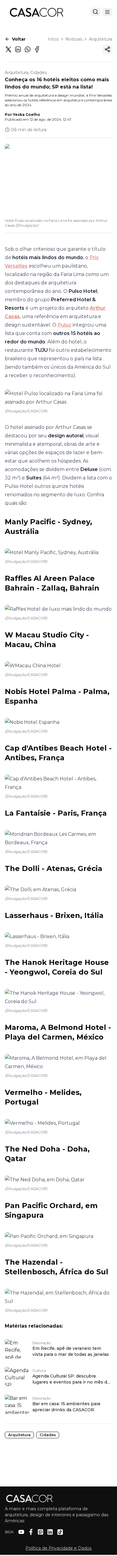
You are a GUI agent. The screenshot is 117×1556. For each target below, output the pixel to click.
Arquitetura (100, 39)
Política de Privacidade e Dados (59, 1548)
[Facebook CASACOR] (31, 1532)
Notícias (73, 39)
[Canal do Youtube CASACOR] (21, 1532)
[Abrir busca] (95, 12)
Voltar (19, 39)
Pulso (64, 325)
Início (53, 39)
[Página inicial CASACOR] (36, 12)
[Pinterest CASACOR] (41, 1532)
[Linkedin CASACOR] (50, 1532)
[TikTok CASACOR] (60, 1532)
